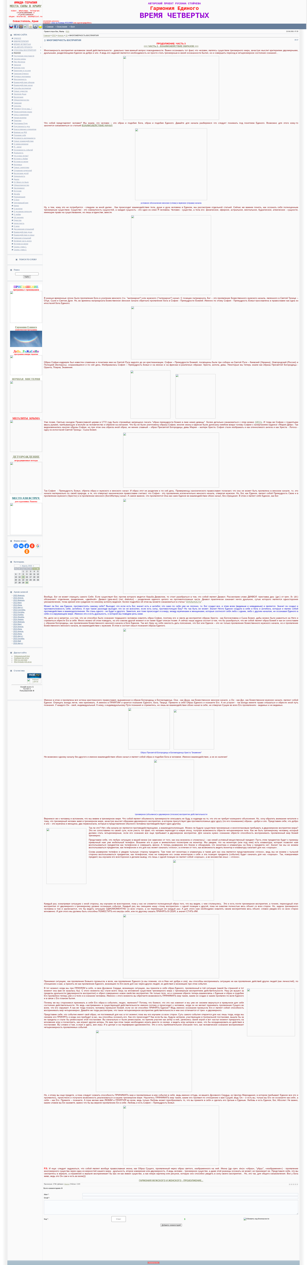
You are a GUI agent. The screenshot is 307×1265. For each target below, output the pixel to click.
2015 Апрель (18, 631)
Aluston (66, 1184)
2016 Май (17, 641)
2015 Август (18, 636)
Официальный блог (22, 656)
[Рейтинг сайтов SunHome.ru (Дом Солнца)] (34, 683)
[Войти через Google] (37, 545)
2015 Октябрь (18, 638)
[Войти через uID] (15, 546)
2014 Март (17, 624)
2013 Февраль (19, 600)
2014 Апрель (18, 626)
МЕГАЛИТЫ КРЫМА (26, 418)
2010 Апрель (18, 598)
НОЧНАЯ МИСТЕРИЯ (26, 379)
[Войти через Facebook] (26, 546)
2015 (54, 35)
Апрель (61, 35)
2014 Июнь (17, 629)
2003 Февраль (19, 595)
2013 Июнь (17, 605)
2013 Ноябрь (18, 615)
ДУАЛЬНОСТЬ (193, 601)
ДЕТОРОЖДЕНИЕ (26, 456)
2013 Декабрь (18, 617)
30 (27, 583)
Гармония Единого (26, 327)
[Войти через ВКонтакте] (21, 546)
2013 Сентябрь (19, 610)
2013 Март (17, 603)
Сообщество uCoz (21, 658)
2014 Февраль (19, 622)
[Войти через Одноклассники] (26, 551)
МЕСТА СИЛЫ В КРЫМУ (25, 6)
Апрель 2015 (27, 566)
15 (23, 577)
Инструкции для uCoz (23, 662)
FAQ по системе (20, 660)
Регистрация (62, 26)
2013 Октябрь (18, 612)
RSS (67, 31)
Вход (73, 26)
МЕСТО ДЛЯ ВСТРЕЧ (26, 498)
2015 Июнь (17, 634)
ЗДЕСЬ (258, 422)
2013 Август (18, 607)
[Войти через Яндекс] (32, 546)
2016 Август (18, 643)
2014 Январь (18, 619)
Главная (50, 26)
